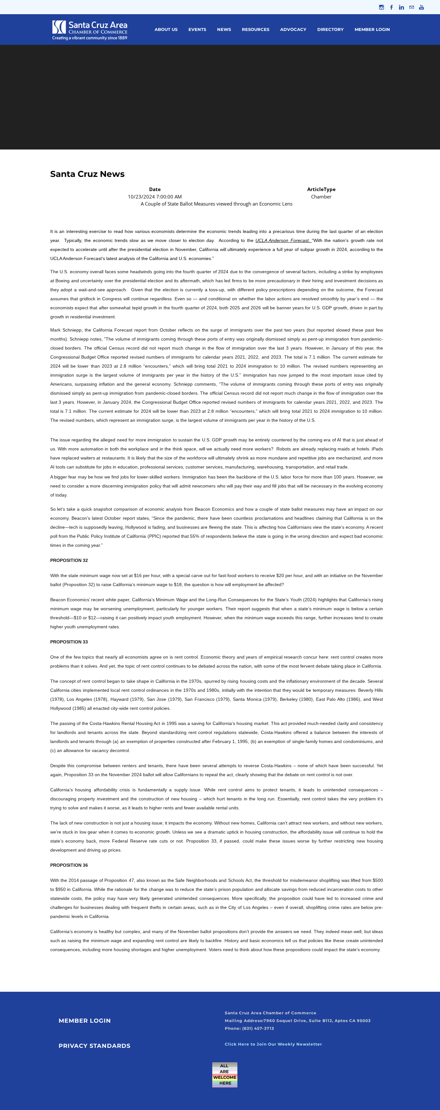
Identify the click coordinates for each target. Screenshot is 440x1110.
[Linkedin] (401, 7)
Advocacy (293, 29)
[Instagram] (381, 7)
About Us (166, 29)
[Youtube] (421, 7)
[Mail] (411, 7)
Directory (330, 29)
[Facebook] (391, 7)
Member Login (372, 29)
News (224, 29)
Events (197, 29)
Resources (255, 29)
